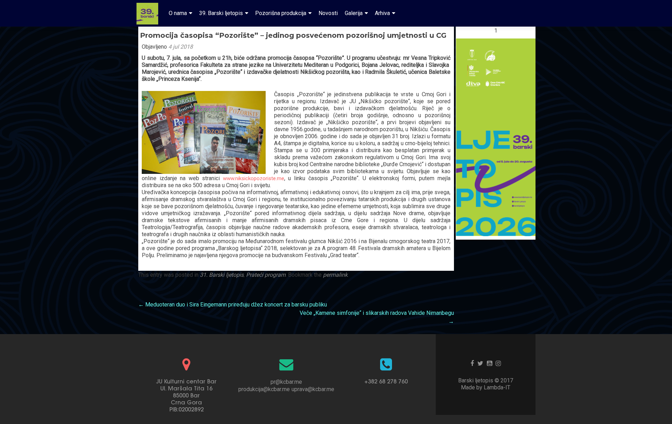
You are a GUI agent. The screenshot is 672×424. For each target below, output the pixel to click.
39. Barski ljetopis (221, 13)
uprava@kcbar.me (313, 389)
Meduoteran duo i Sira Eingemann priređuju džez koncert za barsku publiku (232, 304)
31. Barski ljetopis (222, 274)
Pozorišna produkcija (280, 13)
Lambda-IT (497, 387)
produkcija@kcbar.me (264, 389)
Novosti (328, 13)
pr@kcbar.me (286, 382)
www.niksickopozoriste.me (253, 178)
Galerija (354, 13)
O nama (178, 13)
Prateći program (266, 274)
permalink (335, 274)
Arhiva (382, 13)
